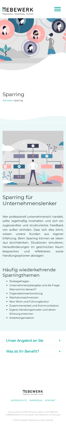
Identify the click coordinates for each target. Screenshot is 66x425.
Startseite (7, 100)
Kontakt (50, 400)
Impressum (35, 400)
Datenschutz (19, 400)
